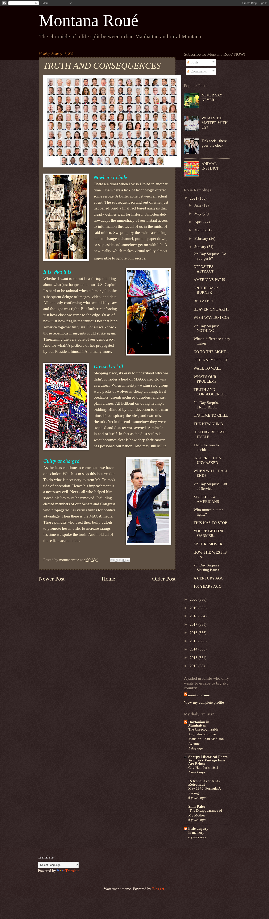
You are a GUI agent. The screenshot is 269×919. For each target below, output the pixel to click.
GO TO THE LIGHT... (211, 352)
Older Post (163, 579)
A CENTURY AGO (209, 578)
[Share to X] (120, 560)
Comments (198, 71)
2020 (194, 599)
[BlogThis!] (116, 560)
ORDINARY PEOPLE (211, 360)
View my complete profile (204, 702)
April (198, 222)
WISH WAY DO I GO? (211, 317)
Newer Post (52, 579)
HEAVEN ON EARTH (211, 309)
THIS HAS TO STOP (210, 523)
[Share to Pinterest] (128, 560)
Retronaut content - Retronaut (204, 782)
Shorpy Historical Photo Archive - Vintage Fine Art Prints (208, 760)
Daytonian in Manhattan (198, 723)
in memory (196, 832)
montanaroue (199, 695)
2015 (194, 641)
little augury (198, 828)
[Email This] (112, 560)
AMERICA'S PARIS (209, 280)
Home (108, 579)
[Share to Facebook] (124, 560)
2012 (194, 666)
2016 (194, 633)
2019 (194, 608)
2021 (194, 198)
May (198, 213)
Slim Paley (197, 806)
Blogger (158, 889)
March (199, 230)
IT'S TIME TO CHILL (211, 415)
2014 (194, 649)
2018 (194, 616)
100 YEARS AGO (208, 586)
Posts (193, 62)
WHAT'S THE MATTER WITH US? (215, 122)
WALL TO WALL (208, 368)
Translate (72, 871)
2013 (194, 658)
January (200, 247)
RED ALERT (204, 301)
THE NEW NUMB (208, 424)
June (198, 205)
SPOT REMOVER (208, 544)
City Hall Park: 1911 (203, 767)
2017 (194, 624)
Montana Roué (88, 20)
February (201, 238)
